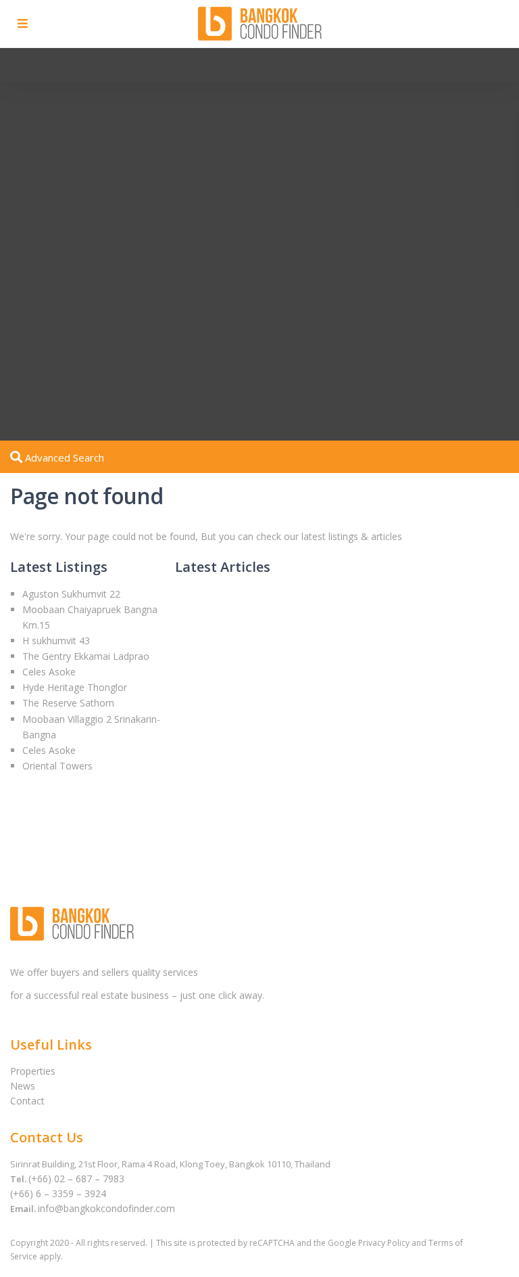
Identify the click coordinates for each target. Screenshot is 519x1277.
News (22, 1085)
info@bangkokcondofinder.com (106, 1208)
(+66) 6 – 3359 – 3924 (58, 1193)
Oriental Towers (57, 765)
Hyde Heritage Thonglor (74, 687)
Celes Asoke (49, 671)
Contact (27, 1100)
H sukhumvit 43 (56, 640)
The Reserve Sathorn (68, 702)
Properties (32, 1071)
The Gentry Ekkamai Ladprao (85, 656)
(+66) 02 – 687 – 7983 (76, 1178)
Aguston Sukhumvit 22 (71, 593)
